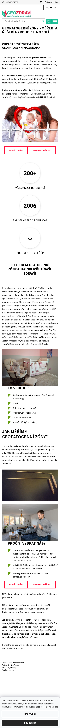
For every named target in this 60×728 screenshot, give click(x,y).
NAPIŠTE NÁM (16, 150)
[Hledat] (43, 21)
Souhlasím (30, 722)
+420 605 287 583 (11, 2)
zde (56, 706)
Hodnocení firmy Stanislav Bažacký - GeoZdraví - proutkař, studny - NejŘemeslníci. (13, 666)
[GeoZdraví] (30, 13)
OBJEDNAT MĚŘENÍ (41, 150)
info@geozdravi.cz (51, 2)
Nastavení (30, 714)
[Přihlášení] (49, 21)
